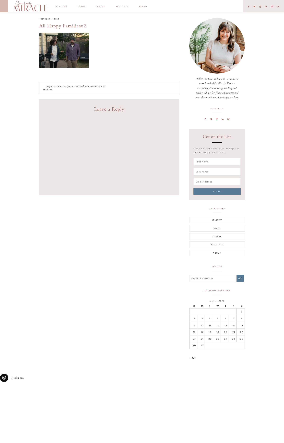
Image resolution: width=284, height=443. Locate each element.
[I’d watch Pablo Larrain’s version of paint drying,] (88, 396)
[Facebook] (205, 119)
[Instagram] (217, 119)
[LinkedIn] (222, 119)
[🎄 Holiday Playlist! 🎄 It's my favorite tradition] (53, 396)
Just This (217, 245)
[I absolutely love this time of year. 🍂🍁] (266, 396)
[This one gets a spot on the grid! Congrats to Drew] (230, 396)
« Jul (192, 357)
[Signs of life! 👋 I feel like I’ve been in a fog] (195, 396)
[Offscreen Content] (4, 6)
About (217, 253)
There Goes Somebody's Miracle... (30, 6)
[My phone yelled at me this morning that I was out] (124, 396)
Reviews (217, 220)
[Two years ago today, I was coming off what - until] (18, 396)
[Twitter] (211, 119)
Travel (217, 236)
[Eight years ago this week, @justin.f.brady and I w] (160, 396)
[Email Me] (228, 119)
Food (217, 228)
